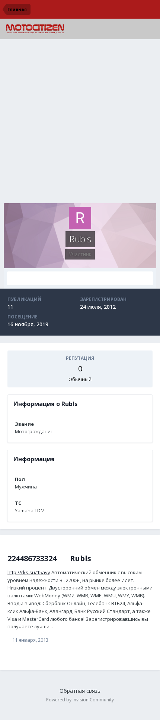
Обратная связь (80, 690)
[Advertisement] (80, 123)
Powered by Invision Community (80, 700)
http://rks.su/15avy (28, 572)
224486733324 (32, 558)
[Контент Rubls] (80, 278)
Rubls (80, 558)
